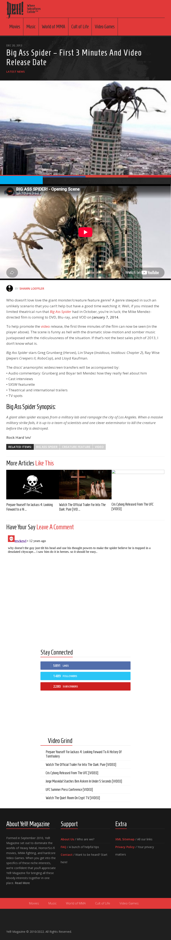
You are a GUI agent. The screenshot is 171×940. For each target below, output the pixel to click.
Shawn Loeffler (31, 288)
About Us (67, 839)
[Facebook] (142, 929)
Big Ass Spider (47, 447)
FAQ (63, 847)
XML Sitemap (125, 839)
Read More (22, 883)
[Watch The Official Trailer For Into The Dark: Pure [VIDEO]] (85, 484)
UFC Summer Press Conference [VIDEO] (69, 789)
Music (31, 26)
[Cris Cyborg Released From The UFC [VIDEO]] (138, 484)
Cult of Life (80, 26)
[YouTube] (148, 929)
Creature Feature (76, 447)
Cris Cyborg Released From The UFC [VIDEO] (72, 773)
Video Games (105, 26)
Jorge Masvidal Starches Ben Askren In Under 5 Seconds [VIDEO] (84, 781)
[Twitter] (155, 929)
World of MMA (53, 26)
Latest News (15, 71)
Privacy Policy (125, 847)
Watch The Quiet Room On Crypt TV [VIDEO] (73, 798)
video (45, 326)
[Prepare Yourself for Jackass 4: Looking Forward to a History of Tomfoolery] (32, 484)
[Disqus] (85, 586)
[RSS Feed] (162, 929)
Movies (14, 26)
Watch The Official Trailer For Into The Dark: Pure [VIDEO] (81, 765)
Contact (67, 855)
